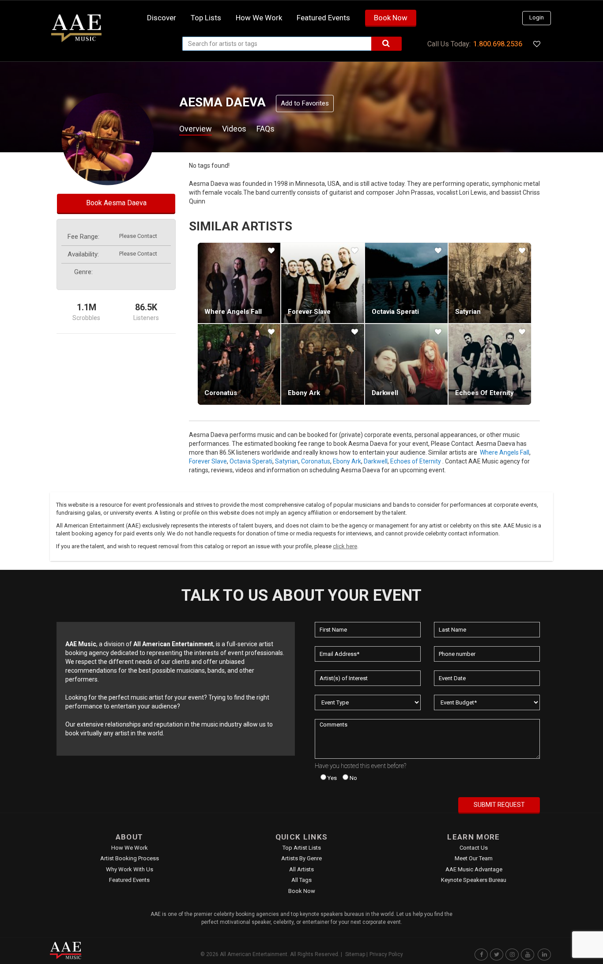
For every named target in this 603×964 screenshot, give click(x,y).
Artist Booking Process (129, 858)
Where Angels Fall (233, 312)
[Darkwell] (406, 364)
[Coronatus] (239, 364)
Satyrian (468, 312)
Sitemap (355, 954)
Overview (195, 128)
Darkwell (385, 393)
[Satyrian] (489, 283)
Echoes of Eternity (484, 393)
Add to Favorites (305, 103)
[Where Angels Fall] (239, 283)
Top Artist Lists (302, 847)
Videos (234, 128)
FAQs (265, 128)
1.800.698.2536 (497, 44)
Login (536, 17)
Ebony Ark (304, 393)
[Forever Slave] (322, 283)
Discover (161, 17)
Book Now (390, 17)
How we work (259, 17)
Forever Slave (309, 312)
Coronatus (220, 393)
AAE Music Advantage (473, 869)
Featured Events (323, 17)
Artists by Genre (301, 858)
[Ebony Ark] (322, 364)
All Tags (301, 880)
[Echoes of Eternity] (489, 364)
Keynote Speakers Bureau (473, 880)
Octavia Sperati (395, 312)
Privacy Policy (386, 954)
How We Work (129, 847)
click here (345, 546)
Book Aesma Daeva (116, 203)
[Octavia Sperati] (406, 283)
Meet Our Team (474, 858)
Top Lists (206, 17)
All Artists (301, 869)
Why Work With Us (129, 869)
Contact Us (474, 847)
